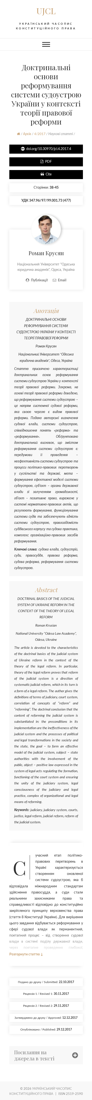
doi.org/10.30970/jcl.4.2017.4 (48, 149)
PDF (48, 161)
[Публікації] (46, 217)
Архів (27, 134)
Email (62, 280)
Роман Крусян (46, 253)
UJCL (46, 10)
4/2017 (39, 134)
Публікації (39, 280)
